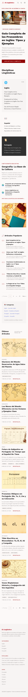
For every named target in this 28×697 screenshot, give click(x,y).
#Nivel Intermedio (20, 463)
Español (7, 123)
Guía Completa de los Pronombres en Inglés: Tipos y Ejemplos (13, 94)
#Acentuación (5, 552)
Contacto (4, 677)
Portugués (8, 145)
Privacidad (4, 672)
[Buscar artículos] (18, 2)
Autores (3, 684)
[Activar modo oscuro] (21, 2)
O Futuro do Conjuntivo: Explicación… (12, 150)
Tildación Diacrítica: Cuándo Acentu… (12, 128)
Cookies (4, 674)
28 (19, 608)
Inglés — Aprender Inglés (10, 308)
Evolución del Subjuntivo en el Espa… (12, 126)
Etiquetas (4, 681)
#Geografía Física (6, 376)
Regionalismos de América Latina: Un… (13, 130)
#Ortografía (14, 552)
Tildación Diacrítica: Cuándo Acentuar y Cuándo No (13, 664)
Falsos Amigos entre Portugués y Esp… (13, 147)
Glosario (4, 679)
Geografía (4, 650)
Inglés (6, 88)
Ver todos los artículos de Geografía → (13, 198)
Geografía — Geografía (9, 316)
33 (19, 296)
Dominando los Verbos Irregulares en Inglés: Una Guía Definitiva (13, 101)
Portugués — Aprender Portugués (11, 313)
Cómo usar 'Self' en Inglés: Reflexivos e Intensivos (13, 660)
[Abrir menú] (24, 2)
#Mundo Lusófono (6, 508)
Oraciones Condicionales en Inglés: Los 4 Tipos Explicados (12, 662)
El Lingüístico (7, 629)
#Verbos (4, 463)
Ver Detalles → (17, 378)
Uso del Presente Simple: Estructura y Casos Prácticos (12, 108)
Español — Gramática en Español (11, 311)
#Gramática (11, 463)
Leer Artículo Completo (13, 61)
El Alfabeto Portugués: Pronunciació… (12, 152)
